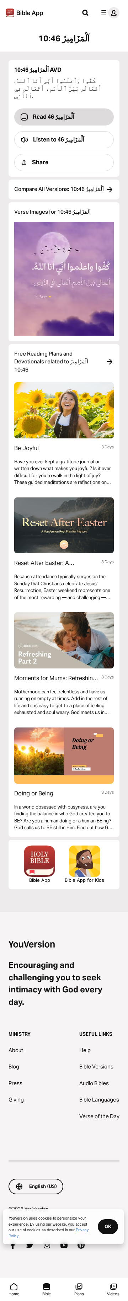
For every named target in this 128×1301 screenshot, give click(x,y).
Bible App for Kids (84, 880)
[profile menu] (108, 13)
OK (108, 1226)
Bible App (39, 880)
